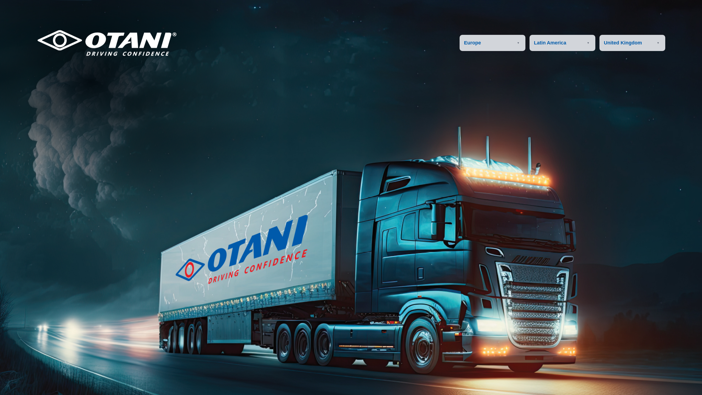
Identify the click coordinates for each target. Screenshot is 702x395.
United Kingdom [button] (623, 43)
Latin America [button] (550, 43)
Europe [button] (472, 43)
